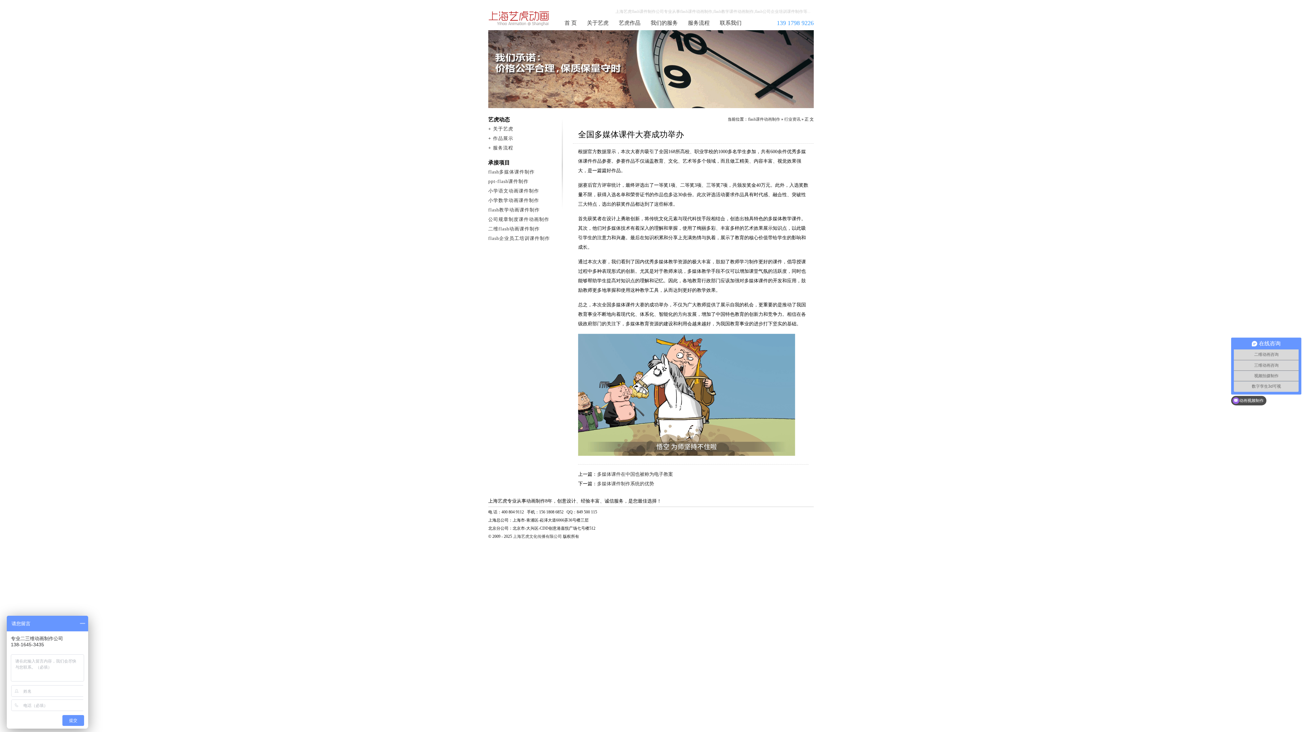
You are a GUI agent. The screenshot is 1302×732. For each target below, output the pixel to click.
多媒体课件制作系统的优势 (625, 483)
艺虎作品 (629, 23)
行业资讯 (792, 119)
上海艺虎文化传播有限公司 (537, 536)
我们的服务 (664, 23)
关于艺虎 (598, 23)
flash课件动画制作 (519, 18)
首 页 (571, 23)
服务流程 (699, 23)
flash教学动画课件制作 (514, 209)
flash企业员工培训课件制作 (519, 238)
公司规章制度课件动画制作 (518, 219)
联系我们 (731, 23)
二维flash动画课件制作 (514, 228)
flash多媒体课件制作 (511, 172)
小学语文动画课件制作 (513, 191)
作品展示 (503, 138)
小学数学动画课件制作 (513, 200)
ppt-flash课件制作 (508, 181)
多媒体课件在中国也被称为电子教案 (635, 474)
